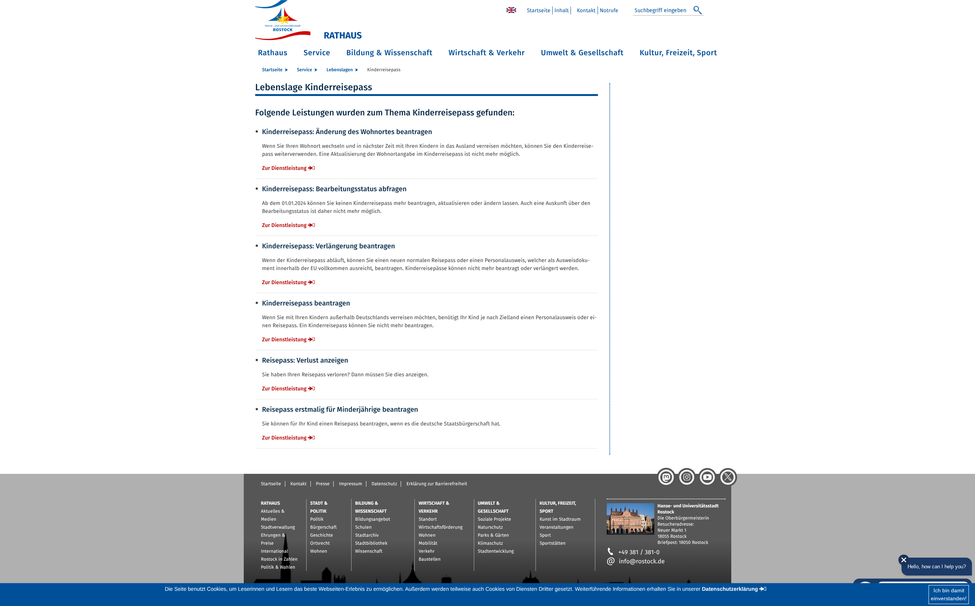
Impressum (350, 484)
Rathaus (273, 53)
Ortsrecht (320, 543)
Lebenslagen (339, 70)
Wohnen (318, 551)
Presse (323, 484)
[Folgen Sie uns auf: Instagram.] (686, 477)
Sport (545, 535)
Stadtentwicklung (496, 551)
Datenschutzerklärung (730, 589)
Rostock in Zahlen (279, 559)
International (274, 551)
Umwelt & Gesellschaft (582, 53)
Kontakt (586, 10)
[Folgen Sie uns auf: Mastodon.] (666, 477)
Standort (428, 519)
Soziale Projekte (494, 519)
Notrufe (609, 10)
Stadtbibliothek (371, 543)
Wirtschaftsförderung (440, 527)
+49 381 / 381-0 (639, 552)
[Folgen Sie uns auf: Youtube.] (707, 477)
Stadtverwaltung (278, 527)
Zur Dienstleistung (284, 168)
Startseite (538, 10)
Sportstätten (553, 543)
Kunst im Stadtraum (560, 519)
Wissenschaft (368, 551)
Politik (317, 519)
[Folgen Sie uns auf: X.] (727, 477)
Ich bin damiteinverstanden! (949, 594)
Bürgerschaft (323, 527)
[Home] (511, 10)
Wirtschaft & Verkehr (487, 53)
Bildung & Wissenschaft (389, 53)
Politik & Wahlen (278, 567)
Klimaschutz (490, 543)
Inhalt (562, 10)
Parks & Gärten (493, 535)
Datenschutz (384, 484)
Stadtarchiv (367, 535)
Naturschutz (490, 527)
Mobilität (428, 543)
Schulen (363, 527)
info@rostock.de (642, 561)
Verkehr (427, 551)
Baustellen (430, 559)
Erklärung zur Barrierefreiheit (436, 484)
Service (317, 53)
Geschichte (321, 535)
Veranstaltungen (557, 527)
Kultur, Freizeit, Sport (678, 53)
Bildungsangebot (372, 519)
